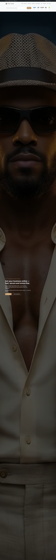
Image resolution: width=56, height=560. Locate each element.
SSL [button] (41, 3)
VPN (47, 3)
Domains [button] (29, 3)
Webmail (16, 0)
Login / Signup (49, 0)
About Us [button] (25, 3)
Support (7, 0)
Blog (50, 3)
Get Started (8, 294)
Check (29, 7)
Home (22, 3)
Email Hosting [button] (38, 3)
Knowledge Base (11, 0)
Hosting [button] (33, 3)
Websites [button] (44, 3)
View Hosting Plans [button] (17, 294)
